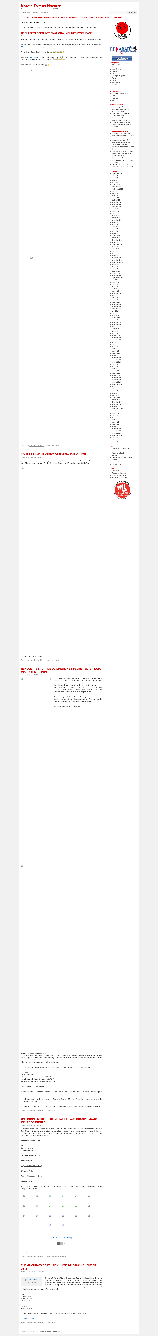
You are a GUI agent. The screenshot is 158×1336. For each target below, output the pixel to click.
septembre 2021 (117, 244)
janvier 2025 (116, 184)
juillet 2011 (115, 437)
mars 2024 (115, 198)
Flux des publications (119, 473)
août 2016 (115, 326)
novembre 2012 (117, 404)
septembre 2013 (117, 384)
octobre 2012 (116, 406)
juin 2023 (115, 213)
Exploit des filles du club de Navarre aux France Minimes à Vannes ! (122, 125)
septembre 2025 (117, 173)
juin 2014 (115, 364)
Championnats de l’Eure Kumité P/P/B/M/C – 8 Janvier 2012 (58, 1266)
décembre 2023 (117, 202)
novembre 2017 (117, 306)
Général (114, 71)
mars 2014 (115, 371)
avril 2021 (115, 255)
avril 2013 (115, 393)
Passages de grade (51, 17)
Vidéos (114, 87)
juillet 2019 (115, 282)
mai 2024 (115, 193)
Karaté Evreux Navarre (41, 5)
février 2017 (116, 318)
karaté (114, 151)
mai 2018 (115, 298)
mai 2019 (115, 287)
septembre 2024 (117, 189)
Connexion (115, 471)
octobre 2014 (116, 362)
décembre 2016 (117, 322)
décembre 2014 (117, 358)
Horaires (99, 17)
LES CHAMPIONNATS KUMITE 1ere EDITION (122, 160)
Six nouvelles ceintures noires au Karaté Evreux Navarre (123, 136)
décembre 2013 (117, 378)
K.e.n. (40, 36)
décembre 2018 (117, 293)
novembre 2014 (117, 360)
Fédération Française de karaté (122, 451)
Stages (84, 17)
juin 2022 (115, 229)
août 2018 (115, 295)
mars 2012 (115, 422)
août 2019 (115, 280)
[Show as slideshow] (61, 1238)
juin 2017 (115, 313)
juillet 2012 (115, 413)
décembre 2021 (117, 240)
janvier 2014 (116, 375)
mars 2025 (115, 182)
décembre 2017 (117, 304)
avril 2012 (115, 420)
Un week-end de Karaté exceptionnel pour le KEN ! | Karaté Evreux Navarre (121, 142)
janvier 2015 (116, 355)
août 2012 (115, 411)
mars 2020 (115, 269)
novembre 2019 (117, 275)
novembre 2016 (117, 324)
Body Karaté (37, 17)
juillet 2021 (115, 249)
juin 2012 (115, 415)
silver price (115, 164)
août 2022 (115, 224)
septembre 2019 (117, 278)
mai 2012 (115, 417)
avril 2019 (115, 289)
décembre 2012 (117, 402)
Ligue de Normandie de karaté (122, 462)
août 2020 (115, 264)
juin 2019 (115, 284)
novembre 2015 (117, 340)
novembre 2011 (117, 431)
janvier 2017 (116, 320)
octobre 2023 (116, 207)
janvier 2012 (116, 426)
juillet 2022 (115, 227)
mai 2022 (115, 231)
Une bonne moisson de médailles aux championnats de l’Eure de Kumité (61, 1120)
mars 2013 (115, 395)
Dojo (91, 17)
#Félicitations (34, 57)
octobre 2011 (116, 433)
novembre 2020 (117, 260)
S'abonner (118, 17)
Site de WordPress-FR (119, 477)
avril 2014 (115, 369)
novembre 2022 (117, 220)
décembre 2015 (117, 338)
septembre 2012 (117, 409)
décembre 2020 (117, 258)
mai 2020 (115, 267)
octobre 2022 (116, 222)
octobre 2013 (116, 382)
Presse (114, 80)
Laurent (114, 133)
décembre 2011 (117, 429)
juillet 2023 (115, 211)
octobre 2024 (116, 187)
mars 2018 (115, 300)
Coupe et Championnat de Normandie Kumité (53, 454)
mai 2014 (115, 366)
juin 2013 (115, 389)
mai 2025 (115, 178)
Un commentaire (51, 1110)
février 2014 (116, 373)
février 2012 (116, 424)
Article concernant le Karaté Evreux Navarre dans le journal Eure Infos (123, 153)
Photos (64, 17)
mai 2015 (115, 346)
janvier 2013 (116, 400)
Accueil (27, 17)
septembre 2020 (117, 262)
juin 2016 (115, 331)
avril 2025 (115, 180)
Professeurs (74, 17)
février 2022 (116, 235)
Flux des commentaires (119, 475)
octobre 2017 (116, 309)
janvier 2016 (116, 335)
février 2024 (116, 200)
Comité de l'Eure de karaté (121, 449)
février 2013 (116, 397)
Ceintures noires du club (120, 93)
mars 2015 (115, 351)
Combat (32, 446)
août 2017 (115, 311)
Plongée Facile (117, 464)
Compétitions (39, 446)
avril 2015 (115, 349)
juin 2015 (115, 344)
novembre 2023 (117, 204)
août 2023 (115, 209)
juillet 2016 (115, 329)
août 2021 (115, 247)
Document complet (28, 1319)
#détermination (26, 47)
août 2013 (115, 386)
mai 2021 (115, 253)
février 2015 (116, 353)
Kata (107, 17)
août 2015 (115, 342)
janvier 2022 (116, 238)
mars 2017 (115, 315)
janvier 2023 (116, 218)
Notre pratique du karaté (120, 107)
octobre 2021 (116, 242)
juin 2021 (115, 251)
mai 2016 (115, 333)
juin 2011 (115, 440)
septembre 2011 (117, 435)
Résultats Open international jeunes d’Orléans (56, 33)
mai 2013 (115, 391)
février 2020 (116, 271)
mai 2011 (115, 442)
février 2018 (116, 302)
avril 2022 (115, 233)
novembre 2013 (117, 380)
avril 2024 (115, 196)
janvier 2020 (116, 273)
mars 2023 (115, 216)
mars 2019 (115, 291)
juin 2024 (115, 191)
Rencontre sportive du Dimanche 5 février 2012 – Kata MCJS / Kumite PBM (61, 670)
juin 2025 (115, 176)
